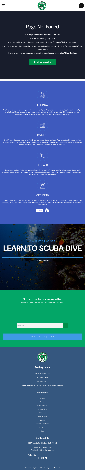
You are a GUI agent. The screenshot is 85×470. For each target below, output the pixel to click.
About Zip (42, 427)
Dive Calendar (42, 405)
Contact (42, 420)
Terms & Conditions (42, 424)
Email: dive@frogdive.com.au (42, 450)
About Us (42, 413)
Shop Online (42, 409)
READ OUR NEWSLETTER (42, 336)
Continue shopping (42, 62)
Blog (42, 431)
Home (42, 398)
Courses (42, 402)
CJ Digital (56, 468)
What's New (42, 416)
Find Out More (42, 260)
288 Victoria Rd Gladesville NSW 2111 (42, 443)
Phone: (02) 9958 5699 (42, 447)
